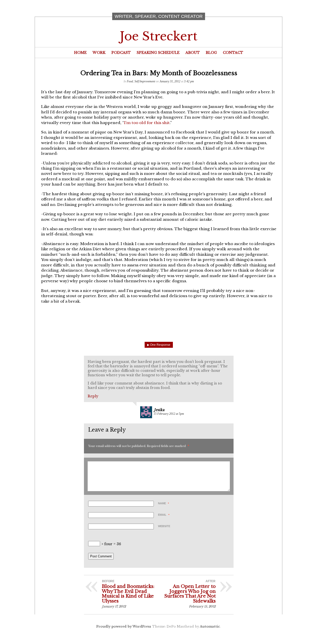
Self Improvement (144, 81)
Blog (211, 52)
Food (130, 81)
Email (163, 514)
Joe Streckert (158, 36)
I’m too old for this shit (147, 122)
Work (99, 52)
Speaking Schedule (158, 52)
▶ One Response (158, 345)
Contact (233, 52)
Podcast (121, 52)
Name (163, 503)
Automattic (210, 626)
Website (164, 526)
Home (80, 52)
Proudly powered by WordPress (123, 626)
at (169, 413)
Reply (93, 396)
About (192, 52)
